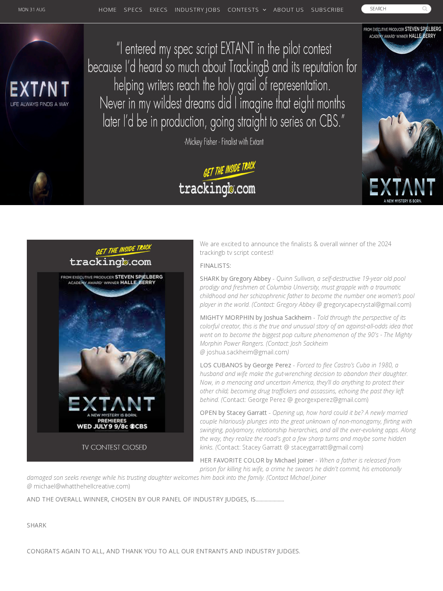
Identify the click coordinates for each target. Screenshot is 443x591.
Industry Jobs (198, 9)
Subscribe (327, 9)
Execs (159, 9)
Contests (245, 9)
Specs (133, 9)
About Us (288, 9)
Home (108, 9)
